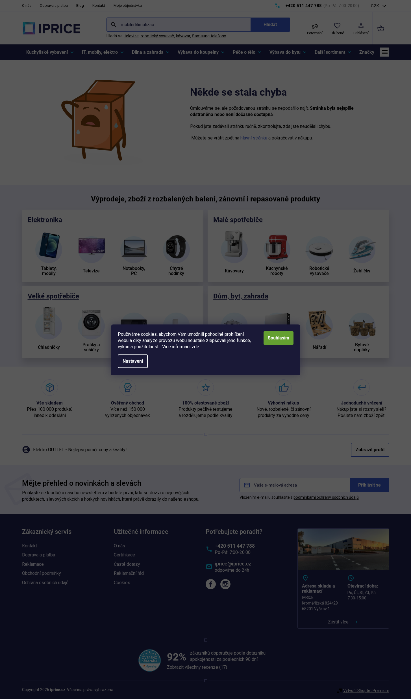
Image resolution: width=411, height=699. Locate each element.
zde (195, 346)
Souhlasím (278, 338)
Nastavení (133, 361)
